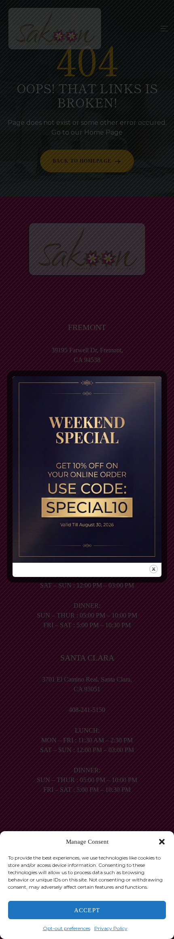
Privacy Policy (110, 928)
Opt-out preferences (66, 928)
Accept (87, 910)
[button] (162, 842)
